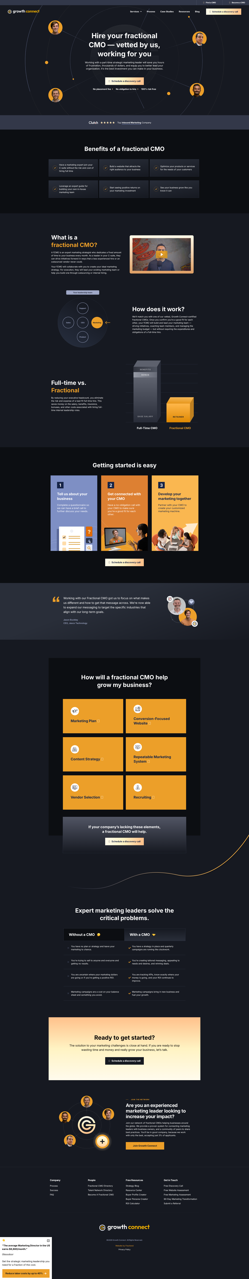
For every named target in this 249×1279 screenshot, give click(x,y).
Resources (184, 11)
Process (151, 11)
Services (134, 11)
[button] (48, 1241)
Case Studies (167, 11)
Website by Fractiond (124, 1246)
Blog (197, 11)
